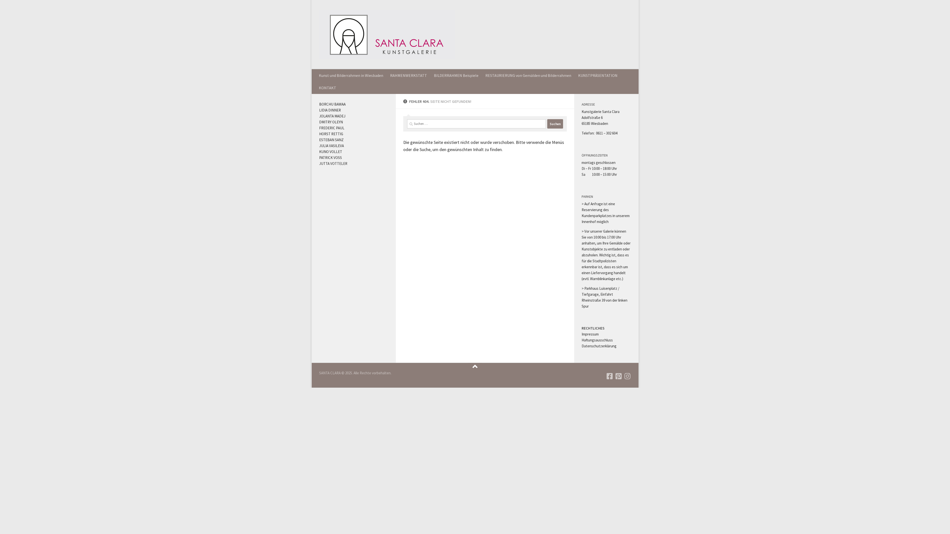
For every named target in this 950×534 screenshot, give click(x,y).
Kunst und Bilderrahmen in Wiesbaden (351, 75)
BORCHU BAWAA (332, 104)
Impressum (590, 334)
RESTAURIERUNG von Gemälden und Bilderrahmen (528, 75)
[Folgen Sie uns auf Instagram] (627, 376)
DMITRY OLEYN (331, 122)
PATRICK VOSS (330, 157)
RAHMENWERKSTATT (408, 75)
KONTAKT (327, 87)
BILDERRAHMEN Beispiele (456, 75)
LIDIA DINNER (330, 110)
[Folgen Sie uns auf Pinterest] (618, 376)
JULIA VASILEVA (331, 145)
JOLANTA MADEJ (332, 116)
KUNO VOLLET (330, 151)
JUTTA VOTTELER (333, 163)
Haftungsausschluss (597, 340)
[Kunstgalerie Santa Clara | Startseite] (387, 34)
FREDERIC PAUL (331, 128)
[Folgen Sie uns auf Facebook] (609, 376)
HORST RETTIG (331, 134)
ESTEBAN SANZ (331, 139)
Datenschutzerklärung (599, 346)
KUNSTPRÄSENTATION (598, 75)
